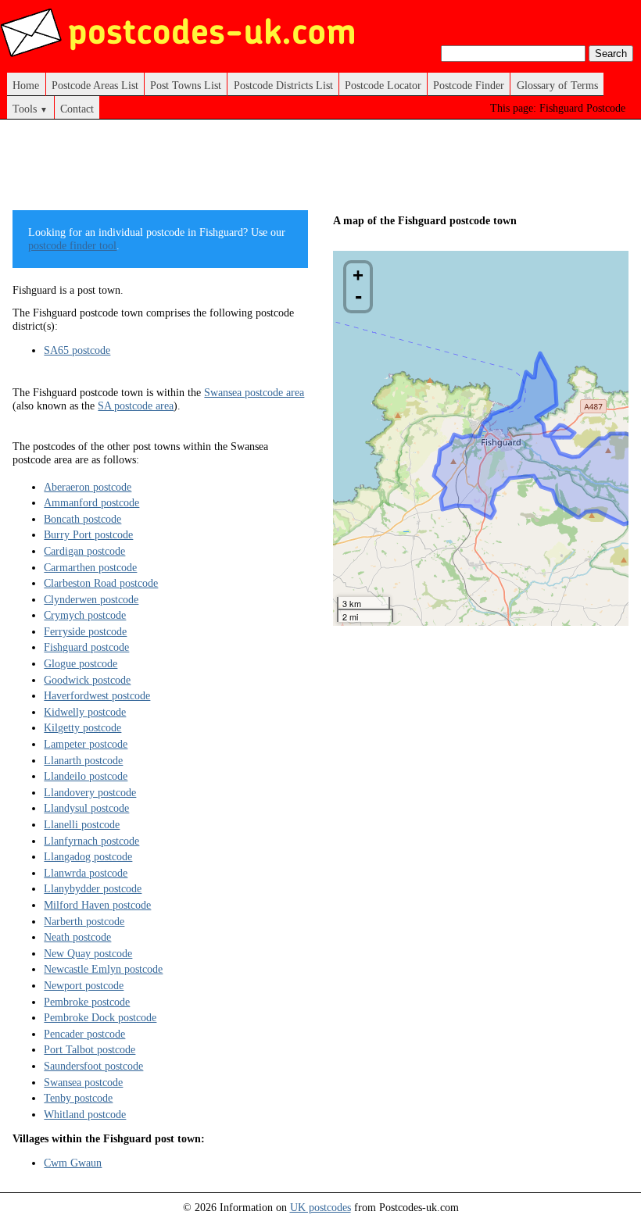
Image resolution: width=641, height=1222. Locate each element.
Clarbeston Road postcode (101, 583)
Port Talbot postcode (89, 1049)
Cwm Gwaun (73, 1162)
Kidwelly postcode (85, 712)
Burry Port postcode (88, 534)
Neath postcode (77, 937)
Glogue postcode (80, 663)
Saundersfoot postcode (93, 1065)
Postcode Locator (383, 85)
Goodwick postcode (87, 680)
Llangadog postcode (88, 856)
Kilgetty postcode (82, 727)
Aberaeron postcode (87, 487)
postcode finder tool (72, 245)
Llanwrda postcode (85, 872)
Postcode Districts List (283, 85)
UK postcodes (320, 1207)
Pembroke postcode (87, 1001)
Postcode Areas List (95, 85)
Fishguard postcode (86, 647)
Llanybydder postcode (92, 888)
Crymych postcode (85, 615)
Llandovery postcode (90, 792)
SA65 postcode (77, 350)
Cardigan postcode (84, 551)
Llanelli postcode (82, 824)
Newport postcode (84, 985)
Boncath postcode (82, 519)
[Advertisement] (297, 170)
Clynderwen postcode (91, 599)
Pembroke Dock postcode (100, 1017)
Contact (77, 108)
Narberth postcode (84, 921)
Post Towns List (185, 85)
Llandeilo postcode (85, 776)
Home (26, 85)
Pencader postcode (84, 1033)
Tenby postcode (78, 1098)
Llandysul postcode (86, 808)
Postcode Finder (468, 85)
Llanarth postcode (83, 760)
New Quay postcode (88, 953)
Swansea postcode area (254, 392)
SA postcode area (136, 405)
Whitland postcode (85, 1114)
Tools (30, 108)
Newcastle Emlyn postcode (103, 969)
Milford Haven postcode (97, 905)
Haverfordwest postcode (97, 695)
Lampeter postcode (85, 744)
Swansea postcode (83, 1082)
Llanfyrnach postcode (91, 840)
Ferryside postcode (85, 631)
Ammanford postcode (91, 502)
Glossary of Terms (557, 85)
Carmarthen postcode (90, 567)
